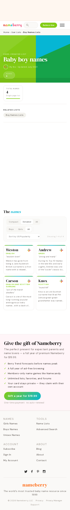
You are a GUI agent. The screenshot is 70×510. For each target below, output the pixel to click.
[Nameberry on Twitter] (26, 471)
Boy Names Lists (15, 115)
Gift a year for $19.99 (22, 396)
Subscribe (49, 25)
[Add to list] (29, 250)
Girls (20, 229)
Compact (13, 221)
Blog (38, 448)
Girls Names (10, 423)
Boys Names (10, 429)
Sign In (7, 454)
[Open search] (31, 25)
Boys (11, 229)
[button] (35, 229)
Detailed (27, 221)
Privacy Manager (54, 500)
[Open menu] (62, 25)
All (37, 221)
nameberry (35, 485)
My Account (10, 460)
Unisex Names (11, 435)
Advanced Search (46, 429)
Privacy (39, 500)
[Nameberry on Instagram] (44, 471)
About (40, 454)
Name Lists (43, 423)
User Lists (16, 32)
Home (6, 32)
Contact (41, 460)
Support (35, 504)
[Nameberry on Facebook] (32, 471)
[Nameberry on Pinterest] (38, 471)
